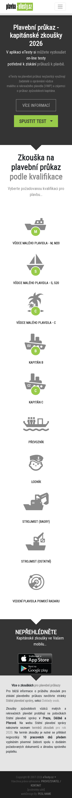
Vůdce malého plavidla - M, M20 (36, 243)
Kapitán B (36, 362)
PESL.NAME (44, 793)
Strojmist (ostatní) (36, 561)
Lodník (36, 482)
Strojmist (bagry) (36, 522)
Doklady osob (50, 701)
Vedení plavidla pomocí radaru (36, 601)
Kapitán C (36, 402)
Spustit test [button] (34, 121)
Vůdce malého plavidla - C (36, 323)
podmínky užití (36, 789)
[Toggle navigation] (60, 7)
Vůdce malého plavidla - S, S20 (36, 283)
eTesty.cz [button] (48, 777)
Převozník (36, 442)
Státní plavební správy (19, 701)
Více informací (36, 105)
